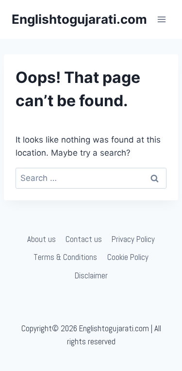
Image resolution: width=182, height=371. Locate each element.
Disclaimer (91, 275)
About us (41, 239)
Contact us (84, 239)
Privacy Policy (133, 239)
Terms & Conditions (65, 257)
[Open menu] (161, 19)
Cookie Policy (128, 257)
